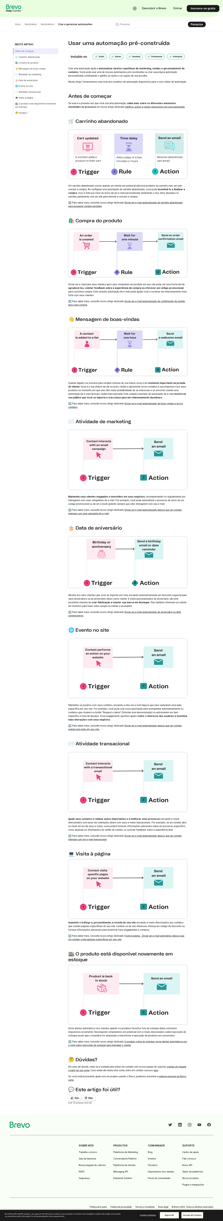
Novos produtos (190, 1178)
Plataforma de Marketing (125, 1152)
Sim (76, 1098)
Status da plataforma (192, 1171)
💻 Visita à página (24, 97)
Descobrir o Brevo (154, 8)
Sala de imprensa (87, 1158)
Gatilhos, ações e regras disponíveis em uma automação (155, 106)
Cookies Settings (148, 1215)
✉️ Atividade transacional (28, 92)
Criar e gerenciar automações (75, 24)
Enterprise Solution (122, 1178)
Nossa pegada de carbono (92, 1165)
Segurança (84, 1178)
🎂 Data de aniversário (26, 80)
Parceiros (152, 1165)
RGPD (81, 1171)
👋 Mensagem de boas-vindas (30, 68)
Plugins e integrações (193, 1184)
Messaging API (120, 1171)
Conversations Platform (125, 1158)
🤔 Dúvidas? (21, 113)
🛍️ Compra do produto (26, 62)
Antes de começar (24, 51)
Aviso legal (163, 1207)
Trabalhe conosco (88, 1152)
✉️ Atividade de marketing (28, 74)
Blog (150, 1152)
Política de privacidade (121, 1207)
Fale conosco (189, 1158)
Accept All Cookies (192, 1215)
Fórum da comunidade (159, 1178)
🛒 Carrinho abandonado (27, 57)
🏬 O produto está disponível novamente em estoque (35, 105)
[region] (111, 1215)
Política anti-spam (98, 1207)
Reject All (169, 1215)
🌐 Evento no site (24, 86)
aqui (156, 1070)
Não (90, 1098)
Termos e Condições (145, 1207)
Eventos (152, 1158)
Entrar (178, 8)
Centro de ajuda (190, 1152)
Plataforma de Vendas (124, 1165)
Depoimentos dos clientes (161, 1171)
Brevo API (187, 1165)
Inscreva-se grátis (203, 8)
